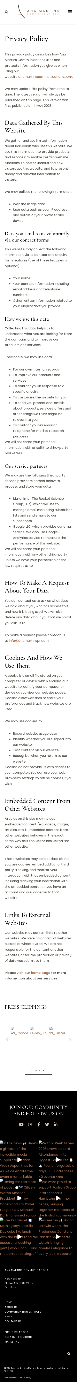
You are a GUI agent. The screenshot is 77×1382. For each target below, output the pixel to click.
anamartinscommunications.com (45, 76)
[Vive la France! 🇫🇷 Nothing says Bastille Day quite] (19, 1236)
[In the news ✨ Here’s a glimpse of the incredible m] (19, 1159)
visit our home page (33, 972)
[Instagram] (30, 1124)
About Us (11, 1307)
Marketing (12, 1341)
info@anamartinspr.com (29, 640)
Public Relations (16, 1332)
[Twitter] (47, 1124)
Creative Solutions (19, 1337)
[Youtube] (21, 1124)
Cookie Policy (25, 1377)
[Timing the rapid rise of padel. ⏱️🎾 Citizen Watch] (19, 1198)
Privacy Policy (10, 1377)
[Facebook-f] (39, 1124)
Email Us (10, 1287)
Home (8, 1302)
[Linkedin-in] (56, 1124)
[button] (6, 12)
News (8, 1316)
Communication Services (23, 1311)
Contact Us (13, 1321)
